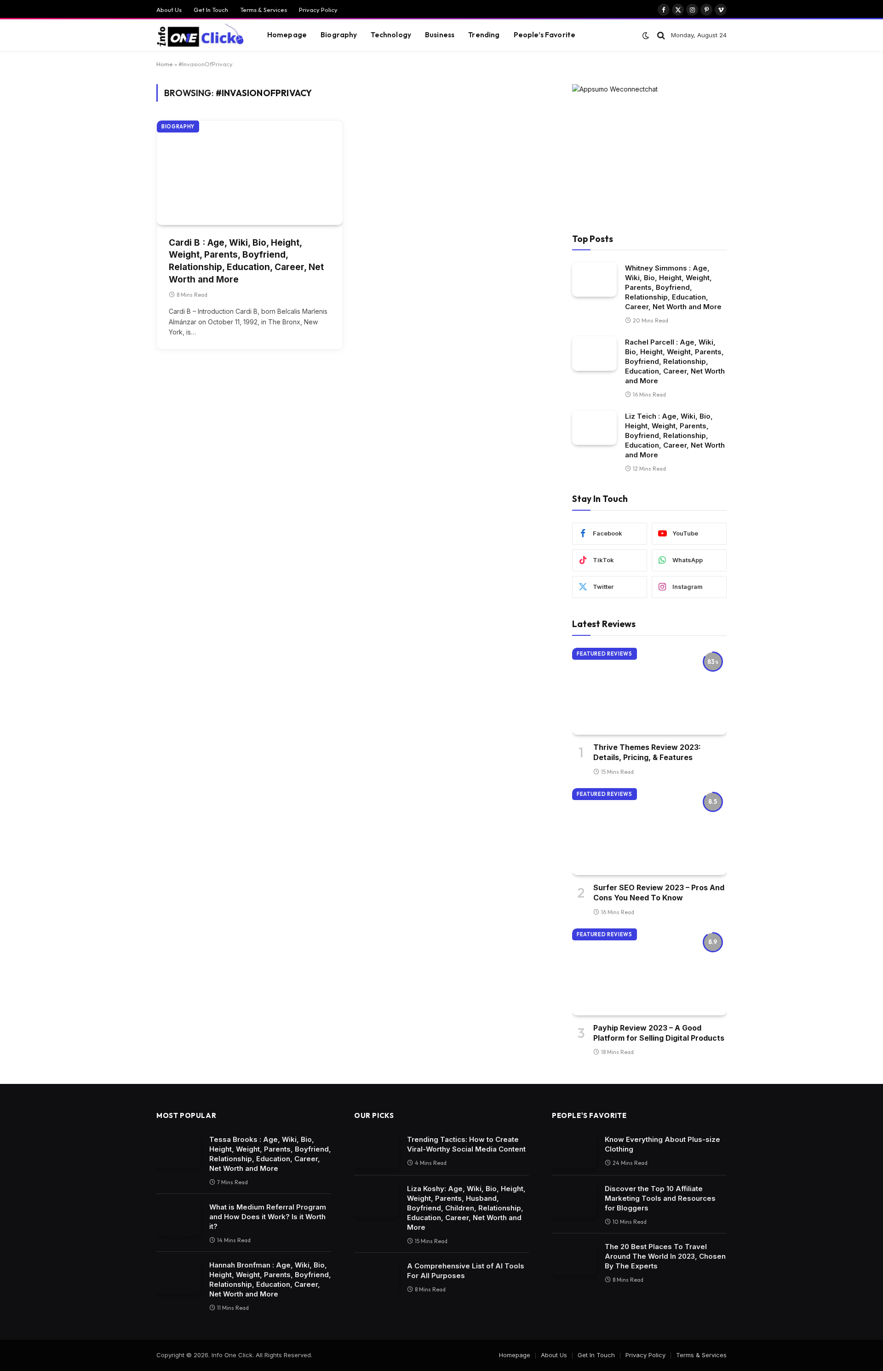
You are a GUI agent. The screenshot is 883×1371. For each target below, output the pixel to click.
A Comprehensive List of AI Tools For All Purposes (465, 1271)
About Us (169, 9)
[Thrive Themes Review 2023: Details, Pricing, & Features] (649, 691)
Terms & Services (263, 9)
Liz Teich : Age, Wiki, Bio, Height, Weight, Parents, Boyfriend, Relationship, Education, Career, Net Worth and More (675, 435)
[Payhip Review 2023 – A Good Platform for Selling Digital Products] (649, 971)
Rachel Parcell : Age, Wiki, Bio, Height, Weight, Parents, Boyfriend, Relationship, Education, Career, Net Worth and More (675, 361)
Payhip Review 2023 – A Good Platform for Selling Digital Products (658, 1033)
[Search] (661, 35)
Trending (483, 34)
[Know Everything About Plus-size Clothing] (574, 1151)
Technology (391, 34)
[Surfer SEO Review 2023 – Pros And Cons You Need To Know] (649, 831)
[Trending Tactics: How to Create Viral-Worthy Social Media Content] (376, 1151)
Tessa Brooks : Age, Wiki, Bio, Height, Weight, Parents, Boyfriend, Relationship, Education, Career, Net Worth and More (270, 1154)
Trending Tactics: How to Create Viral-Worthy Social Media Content (466, 1144)
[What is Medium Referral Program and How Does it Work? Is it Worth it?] (178, 1218)
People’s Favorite (545, 34)
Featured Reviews (604, 654)
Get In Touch (211, 9)
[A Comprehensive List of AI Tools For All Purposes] (376, 1277)
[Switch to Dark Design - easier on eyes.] (645, 35)
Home (164, 64)
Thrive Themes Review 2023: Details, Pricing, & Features (647, 752)
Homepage (287, 34)
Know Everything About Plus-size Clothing (662, 1144)
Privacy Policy (318, 9)
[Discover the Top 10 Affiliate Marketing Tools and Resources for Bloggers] (574, 1200)
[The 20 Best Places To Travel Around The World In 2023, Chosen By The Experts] (574, 1258)
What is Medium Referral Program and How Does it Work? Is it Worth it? (267, 1217)
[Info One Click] (200, 35)
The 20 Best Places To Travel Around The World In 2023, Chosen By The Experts (665, 1256)
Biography (339, 34)
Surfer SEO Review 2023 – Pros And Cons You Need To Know (658, 892)
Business (439, 34)
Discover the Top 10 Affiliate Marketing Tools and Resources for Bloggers (660, 1198)
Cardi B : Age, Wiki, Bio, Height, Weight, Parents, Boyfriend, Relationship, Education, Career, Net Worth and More (246, 261)
